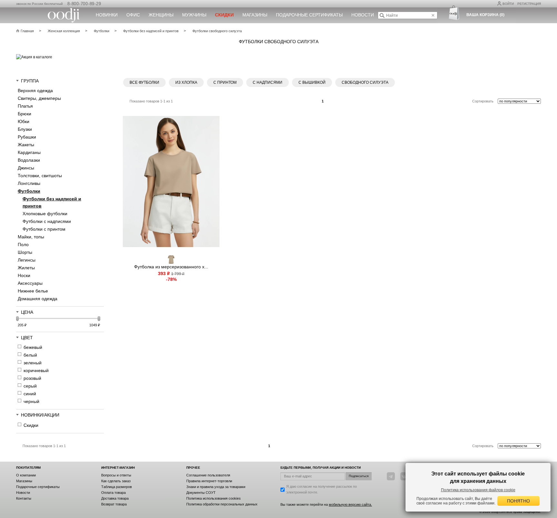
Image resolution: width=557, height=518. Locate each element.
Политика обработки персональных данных (222, 504)
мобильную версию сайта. (350, 504)
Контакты (23, 498)
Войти (508, 3)
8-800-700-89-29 (84, 3)
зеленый (33, 362)
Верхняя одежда (35, 90)
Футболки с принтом (44, 229)
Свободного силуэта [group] (365, 82)
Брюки (24, 113)
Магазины (254, 14)
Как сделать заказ (116, 481)
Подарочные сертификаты (309, 14)
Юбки (23, 121)
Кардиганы (29, 152)
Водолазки (29, 160)
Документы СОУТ (201, 492)
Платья (25, 106)
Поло (23, 244)
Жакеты (26, 144)
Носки (24, 275)
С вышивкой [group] (312, 82)
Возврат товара (114, 504)
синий (30, 393)
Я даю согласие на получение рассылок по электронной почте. (321, 489)
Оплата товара (113, 492)
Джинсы (26, 167)
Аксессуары (30, 283)
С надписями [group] (267, 82)
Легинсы (26, 260)
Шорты (25, 252)
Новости (362, 14)
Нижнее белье (33, 290)
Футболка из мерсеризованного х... (171, 266)
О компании (26, 475)
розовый (32, 378)
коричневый (36, 370)
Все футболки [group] (144, 82)
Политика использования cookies (213, 498)
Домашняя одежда (37, 298)
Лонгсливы (29, 183)
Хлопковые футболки (45, 213)
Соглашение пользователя (208, 475)
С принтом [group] (225, 82)
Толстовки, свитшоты (40, 175)
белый (30, 355)
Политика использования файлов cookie (478, 490)
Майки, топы (31, 236)
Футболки (29, 191)
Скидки (31, 425)
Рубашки (27, 136)
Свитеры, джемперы (39, 98)
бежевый (33, 347)
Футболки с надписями (47, 221)
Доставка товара (115, 498)
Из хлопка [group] (186, 82)
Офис (133, 14)
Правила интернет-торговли (209, 481)
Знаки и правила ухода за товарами (215, 487)
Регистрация (529, 3)
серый (30, 385)
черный (31, 401)
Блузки (25, 129)
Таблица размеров (116, 487)
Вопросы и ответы (116, 475)
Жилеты (26, 267)
